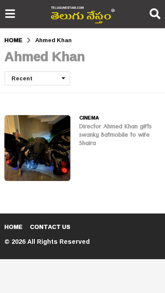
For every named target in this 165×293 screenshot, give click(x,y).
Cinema (89, 117)
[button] (9, 14)
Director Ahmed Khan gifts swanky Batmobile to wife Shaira (115, 136)
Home (13, 226)
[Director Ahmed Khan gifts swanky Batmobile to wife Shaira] (37, 148)
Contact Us (50, 226)
